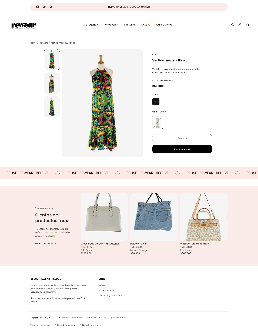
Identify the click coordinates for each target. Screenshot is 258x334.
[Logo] (24, 25)
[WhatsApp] (51, 7)
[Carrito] (247, 24)
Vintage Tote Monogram (194, 243)
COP (47, 317)
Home (33, 42)
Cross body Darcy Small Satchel (100, 243)
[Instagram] (37, 7)
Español (34, 317)
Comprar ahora (182, 149)
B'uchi (155, 54)
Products (44, 42)
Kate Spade (87, 250)
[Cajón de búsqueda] (232, 24)
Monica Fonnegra (139, 250)
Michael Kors (186, 250)
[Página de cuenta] (240, 24)
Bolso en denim (139, 243)
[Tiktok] (44, 7)
